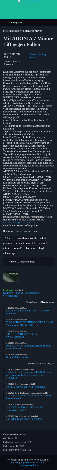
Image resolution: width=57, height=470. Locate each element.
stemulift (18, 248)
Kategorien (16, 22)
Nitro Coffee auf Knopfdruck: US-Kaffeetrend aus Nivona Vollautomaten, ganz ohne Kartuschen (29, 375)
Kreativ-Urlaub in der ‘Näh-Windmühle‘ (26, 386)
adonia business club (26, 238)
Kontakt (15, 462)
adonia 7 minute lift (25, 243)
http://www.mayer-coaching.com (19, 222)
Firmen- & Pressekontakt (21, 261)
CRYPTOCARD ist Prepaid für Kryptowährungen (22, 335)
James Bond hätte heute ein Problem (24, 419)
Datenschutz (39, 462)
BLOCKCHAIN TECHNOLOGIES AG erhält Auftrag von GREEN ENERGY (30, 323)
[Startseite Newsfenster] (28, 1)
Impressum (25, 462)
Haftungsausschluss (28, 465)
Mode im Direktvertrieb (17, 357)
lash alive (30, 248)
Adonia (8, 238)
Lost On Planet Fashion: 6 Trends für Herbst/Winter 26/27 (24, 408)
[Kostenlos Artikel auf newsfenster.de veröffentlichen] (28, 276)
